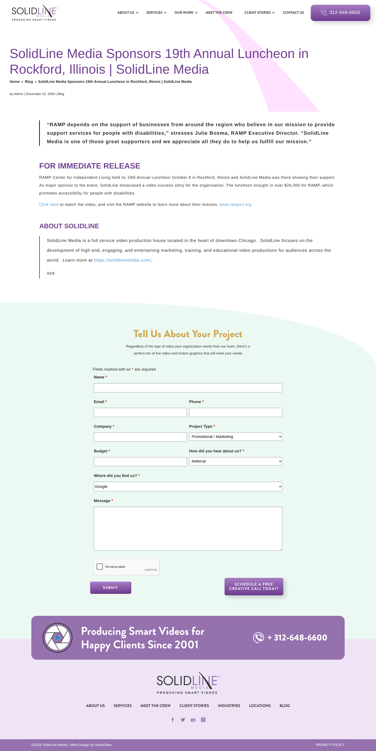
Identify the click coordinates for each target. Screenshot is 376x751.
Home (15, 82)
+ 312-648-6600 (296, 638)
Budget (102, 451)
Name (100, 377)
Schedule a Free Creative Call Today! (254, 586)
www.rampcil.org (236, 204)
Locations (260, 705)
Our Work (184, 12)
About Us (126, 12)
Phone (196, 402)
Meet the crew (219, 12)
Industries (229, 705)
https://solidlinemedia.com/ (122, 260)
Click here (49, 204)
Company (104, 426)
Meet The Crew (156, 705)
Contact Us (293, 12)
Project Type (202, 426)
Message (103, 501)
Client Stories (258, 12)
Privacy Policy (330, 745)
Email (100, 402)
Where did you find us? (117, 475)
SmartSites (103, 745)
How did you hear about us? (216, 451)
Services (154, 12)
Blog (29, 82)
